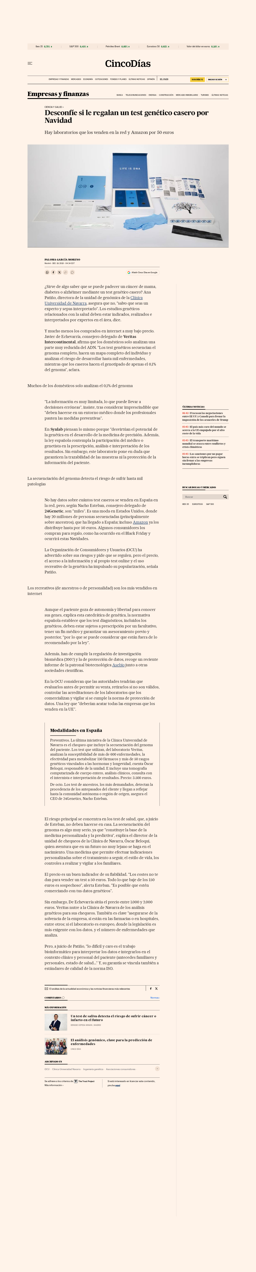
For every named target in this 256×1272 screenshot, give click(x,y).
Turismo (205, 95)
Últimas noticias (137, 79)
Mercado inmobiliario (187, 95)
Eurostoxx (197, 504)
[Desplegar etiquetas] (157, 1068)
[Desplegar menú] (30, 63)
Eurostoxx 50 (153, 46)
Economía (88, 79)
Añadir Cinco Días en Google (144, 272)
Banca (120, 95)
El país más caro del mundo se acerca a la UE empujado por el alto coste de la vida (204, 430)
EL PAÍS (162, 78)
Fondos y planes (118, 79)
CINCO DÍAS (76, 1049)
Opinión (151, 79)
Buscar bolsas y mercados (199, 487)
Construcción (166, 95)
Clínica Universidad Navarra (66, 1069)
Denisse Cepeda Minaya (81, 1025)
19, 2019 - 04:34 (63, 263)
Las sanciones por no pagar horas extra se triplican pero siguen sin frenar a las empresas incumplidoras (203, 458)
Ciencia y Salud (53, 107)
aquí (117, 1085)
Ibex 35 (39, 46)
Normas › (155, 997)
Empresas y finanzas (59, 79)
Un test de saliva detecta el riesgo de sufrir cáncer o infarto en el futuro (113, 1018)
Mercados (76, 79)
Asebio (118, 664)
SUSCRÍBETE (197, 79)
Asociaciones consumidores (120, 1069)
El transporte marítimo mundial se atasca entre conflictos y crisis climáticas (204, 444)
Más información (53, 1085)
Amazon (140, 522)
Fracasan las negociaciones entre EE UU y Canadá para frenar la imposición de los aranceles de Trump (205, 416)
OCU (47, 1069)
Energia (152, 95)
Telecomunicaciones (136, 95)
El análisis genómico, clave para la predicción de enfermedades (111, 1042)
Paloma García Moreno (62, 259)
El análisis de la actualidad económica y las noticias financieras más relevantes (89, 988)
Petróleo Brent (113, 46)
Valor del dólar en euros (198, 46)
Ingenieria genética (93, 1069)
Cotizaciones (101, 79)
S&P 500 (74, 46)
